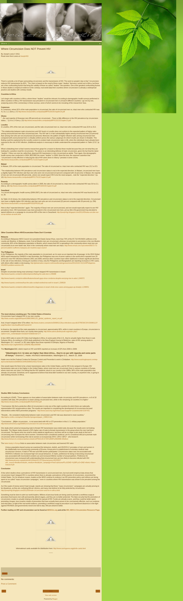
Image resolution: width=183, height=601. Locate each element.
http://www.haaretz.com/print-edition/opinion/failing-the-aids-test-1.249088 (28, 274)
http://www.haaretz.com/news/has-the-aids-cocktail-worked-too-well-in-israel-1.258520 (33, 283)
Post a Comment (8, 584)
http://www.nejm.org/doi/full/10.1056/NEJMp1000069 (20, 345)
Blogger (54, 599)
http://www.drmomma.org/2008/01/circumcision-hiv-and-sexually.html (26, 424)
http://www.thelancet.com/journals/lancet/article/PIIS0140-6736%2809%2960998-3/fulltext (34, 439)
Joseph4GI (24, 56)
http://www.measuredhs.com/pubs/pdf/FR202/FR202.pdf (22, 203)
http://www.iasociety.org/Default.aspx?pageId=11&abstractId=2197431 (63, 411)
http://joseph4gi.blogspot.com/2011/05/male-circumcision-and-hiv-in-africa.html (30, 490)
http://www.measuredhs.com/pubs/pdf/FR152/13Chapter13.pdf (47, 120)
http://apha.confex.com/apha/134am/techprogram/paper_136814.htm (26, 417)
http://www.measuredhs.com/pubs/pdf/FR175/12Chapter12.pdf (27, 177)
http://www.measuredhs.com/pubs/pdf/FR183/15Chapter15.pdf (33, 186)
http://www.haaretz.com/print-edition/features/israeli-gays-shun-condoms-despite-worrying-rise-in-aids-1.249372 (43, 278)
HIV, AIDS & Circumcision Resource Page (83, 510)
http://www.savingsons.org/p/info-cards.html (69, 548)
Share (4, 573)
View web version (51, 595)
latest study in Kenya (12, 443)
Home (51, 591)
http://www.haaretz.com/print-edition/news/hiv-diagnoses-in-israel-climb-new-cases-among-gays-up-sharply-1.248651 (45, 287)
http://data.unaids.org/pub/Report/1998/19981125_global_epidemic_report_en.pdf (31, 318)
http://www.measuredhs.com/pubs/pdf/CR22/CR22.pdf (21, 402)
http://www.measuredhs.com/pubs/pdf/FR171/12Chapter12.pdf (24, 160)
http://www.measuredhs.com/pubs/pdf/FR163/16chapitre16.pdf (41, 112)
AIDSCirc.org (52, 510)
